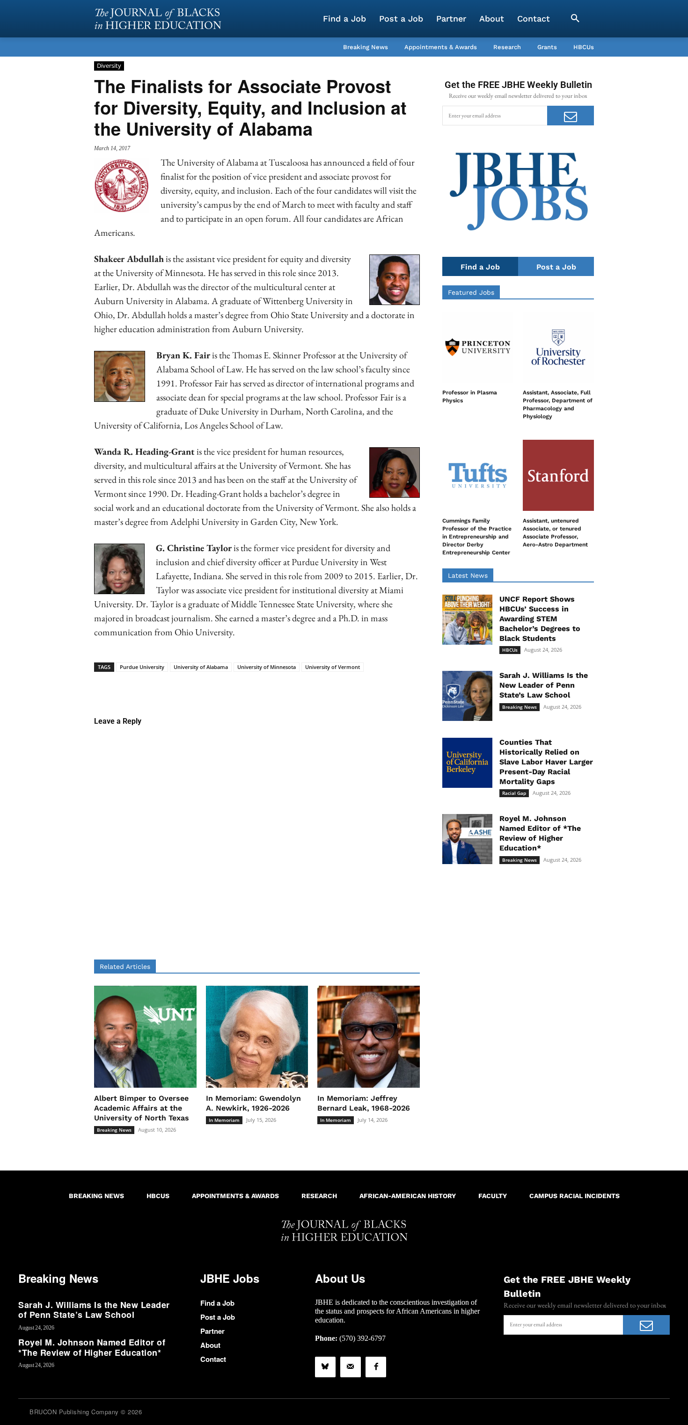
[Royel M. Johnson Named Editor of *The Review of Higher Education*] (467, 839)
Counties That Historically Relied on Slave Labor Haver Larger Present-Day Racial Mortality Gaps (546, 761)
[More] (329, 686)
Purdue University (142, 666)
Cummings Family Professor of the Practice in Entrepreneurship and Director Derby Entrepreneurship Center (477, 536)
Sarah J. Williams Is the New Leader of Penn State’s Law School (543, 685)
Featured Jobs (471, 292)
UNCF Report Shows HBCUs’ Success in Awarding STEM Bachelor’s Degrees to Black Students (539, 618)
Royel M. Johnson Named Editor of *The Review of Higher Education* (540, 833)
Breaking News (114, 1130)
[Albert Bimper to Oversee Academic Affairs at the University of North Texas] (145, 1037)
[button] (575, 18)
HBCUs (510, 650)
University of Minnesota (266, 666)
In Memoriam (224, 1120)
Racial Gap (514, 793)
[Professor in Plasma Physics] (477, 347)
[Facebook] (376, 1367)
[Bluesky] (325, 1367)
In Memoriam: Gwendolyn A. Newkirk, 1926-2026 (253, 1103)
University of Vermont (332, 666)
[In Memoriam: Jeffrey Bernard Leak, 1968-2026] (368, 1037)
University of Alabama (201, 666)
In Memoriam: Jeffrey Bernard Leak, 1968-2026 (363, 1103)
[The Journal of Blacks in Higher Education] (157, 19)
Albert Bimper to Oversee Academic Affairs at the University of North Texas (141, 1108)
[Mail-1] (350, 1367)
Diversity (109, 65)
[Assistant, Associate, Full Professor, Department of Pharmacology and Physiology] (558, 347)
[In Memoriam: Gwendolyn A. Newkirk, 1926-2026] (257, 1037)
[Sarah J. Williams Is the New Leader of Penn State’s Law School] (467, 696)
